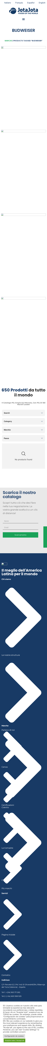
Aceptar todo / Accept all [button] (14, 1040)
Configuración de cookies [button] (14, 1036)
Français (19, 2)
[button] (24, 19)
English (42, 2)
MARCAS (8, 40)
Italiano (7, 2)
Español (30, 2)
